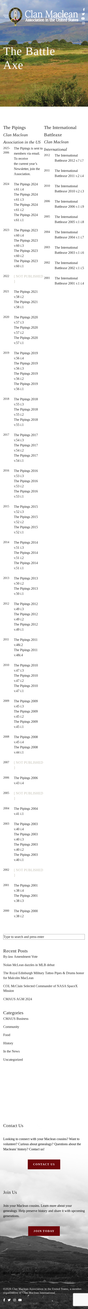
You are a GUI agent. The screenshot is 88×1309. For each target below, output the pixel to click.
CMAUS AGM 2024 (17, 999)
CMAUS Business (15, 1018)
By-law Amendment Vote (20, 956)
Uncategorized (13, 1059)
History (8, 1043)
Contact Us (44, 1164)
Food (6, 1035)
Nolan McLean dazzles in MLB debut (28, 965)
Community (11, 1027)
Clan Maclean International (38, 1292)
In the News (11, 1051)
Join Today (44, 1231)
